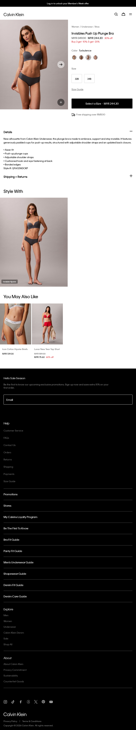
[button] (60, 64)
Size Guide (9, 481)
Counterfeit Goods (14, 681)
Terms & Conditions (31, 721)
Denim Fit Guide (13, 585)
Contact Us (10, 445)
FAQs (6, 437)
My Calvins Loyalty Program (20, 517)
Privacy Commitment (15, 669)
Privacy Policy (10, 721)
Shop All (8, 644)
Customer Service (13, 430)
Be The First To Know (16, 528)
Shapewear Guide (15, 573)
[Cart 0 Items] (123, 14)
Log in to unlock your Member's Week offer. (68, 3)
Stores (7, 505)
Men (6, 615)
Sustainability (11, 675)
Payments (9, 473)
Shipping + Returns (15, 177)
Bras (97, 26)
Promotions (11, 494)
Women (75, 26)
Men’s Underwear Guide (18, 562)
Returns (8, 459)
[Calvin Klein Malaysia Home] (14, 14)
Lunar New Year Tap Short (47, 349)
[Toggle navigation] (130, 14)
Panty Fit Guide (13, 551)
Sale (6, 638)
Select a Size (102, 103)
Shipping (8, 466)
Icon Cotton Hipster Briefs (15, 349)
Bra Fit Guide (11, 539)
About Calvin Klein (13, 663)
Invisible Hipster (9, 281)
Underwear (87, 26)
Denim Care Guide (15, 596)
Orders (7, 452)
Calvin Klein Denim (14, 632)
